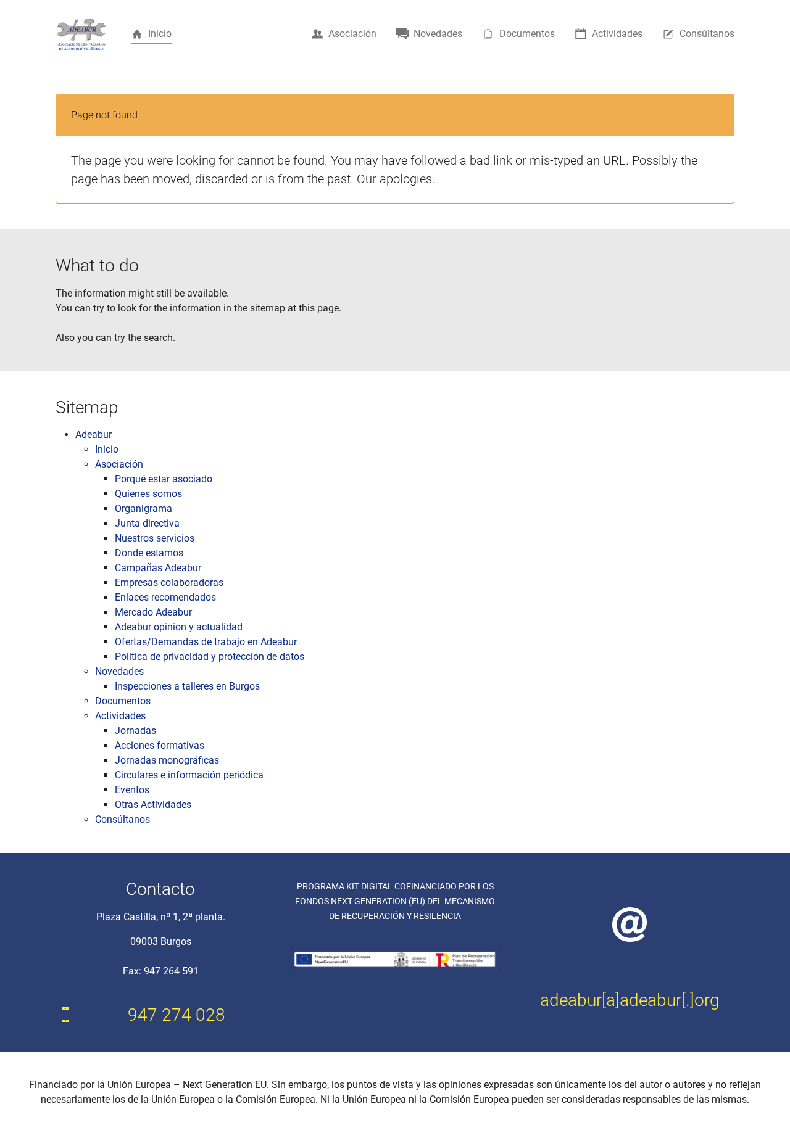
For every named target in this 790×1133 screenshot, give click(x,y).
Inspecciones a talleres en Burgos (187, 686)
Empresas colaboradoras (169, 582)
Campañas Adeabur (158, 568)
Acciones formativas (159, 745)
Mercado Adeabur (153, 612)
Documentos (123, 701)
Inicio (106, 449)
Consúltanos (122, 819)
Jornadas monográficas (167, 760)
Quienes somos (148, 494)
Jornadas (135, 730)
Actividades (120, 716)
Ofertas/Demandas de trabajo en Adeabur (206, 642)
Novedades (119, 671)
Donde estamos (149, 553)
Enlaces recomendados (165, 597)
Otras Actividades (153, 804)
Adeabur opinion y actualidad (179, 627)
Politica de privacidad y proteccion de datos (209, 656)
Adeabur (93, 434)
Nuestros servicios (154, 538)
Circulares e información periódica (189, 775)
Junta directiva (147, 523)
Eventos (132, 790)
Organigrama (143, 508)
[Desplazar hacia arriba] (763, 1106)
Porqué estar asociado (163, 479)
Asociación (119, 464)
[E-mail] (629, 924)
